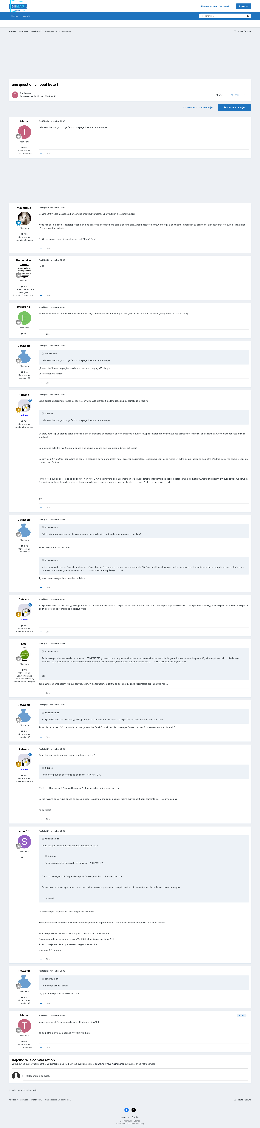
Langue (124, 1117)
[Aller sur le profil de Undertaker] (24, 271)
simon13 (23, 831)
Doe (23, 643)
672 (25, 857)
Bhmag (14, 16)
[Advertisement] (63, 58)
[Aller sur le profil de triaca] (15, 94)
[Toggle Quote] (43, 353)
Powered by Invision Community (130, 1123)
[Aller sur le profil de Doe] (24, 654)
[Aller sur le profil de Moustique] (24, 218)
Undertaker (23, 260)
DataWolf (24, 345)
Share (221, 95)
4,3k (25, 372)
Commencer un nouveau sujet (198, 107)
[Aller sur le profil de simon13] (24, 841)
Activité (26, 16)
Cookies (136, 1117)
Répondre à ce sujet (234, 107)
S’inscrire (243, 6)
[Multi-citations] (41, 154)
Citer (48, 153)
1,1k (25, 670)
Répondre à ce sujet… (39, 1076)
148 (25, 147)
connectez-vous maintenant (109, 1064)
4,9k (25, 286)
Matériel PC (51, 96)
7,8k (25, 421)
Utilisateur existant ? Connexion (215, 6)
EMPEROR (23, 307)
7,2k (25, 234)
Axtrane (24, 394)
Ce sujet (237, 16)
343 (25, 333)
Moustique (24, 207)
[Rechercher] (248, 16)
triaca (27, 93)
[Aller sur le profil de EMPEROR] (24, 318)
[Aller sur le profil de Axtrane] (24, 405)
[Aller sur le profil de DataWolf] (24, 356)
